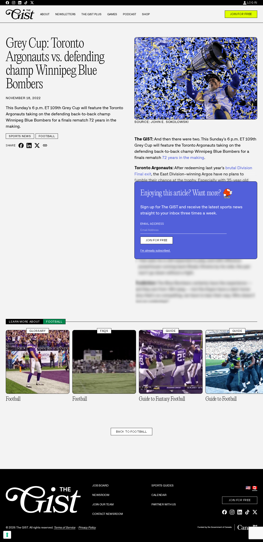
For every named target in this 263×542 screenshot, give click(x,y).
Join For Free (241, 14)
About (45, 14)
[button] (45, 145)
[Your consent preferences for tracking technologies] (7, 535)
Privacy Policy (87, 527)
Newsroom (100, 495)
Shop (146, 14)
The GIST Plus (91, 14)
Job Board (100, 485)
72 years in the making (183, 157)
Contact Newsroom (107, 514)
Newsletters (65, 14)
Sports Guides (162, 485)
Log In (252, 2)
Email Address (152, 223)
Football (47, 136)
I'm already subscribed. (155, 250)
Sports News (20, 136)
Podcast (129, 14)
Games (112, 14)
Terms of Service (64, 527)
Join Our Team (102, 504)
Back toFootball (131, 431)
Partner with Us (163, 504)
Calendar (158, 495)
